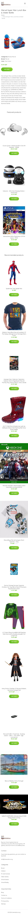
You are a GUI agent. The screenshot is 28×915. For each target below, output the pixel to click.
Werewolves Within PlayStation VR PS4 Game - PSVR (14, 237)
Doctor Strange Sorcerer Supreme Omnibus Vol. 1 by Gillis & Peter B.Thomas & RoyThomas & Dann (14, 587)
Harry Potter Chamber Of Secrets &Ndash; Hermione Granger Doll (14, 689)
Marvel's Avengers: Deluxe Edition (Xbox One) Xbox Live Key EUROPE (14, 486)
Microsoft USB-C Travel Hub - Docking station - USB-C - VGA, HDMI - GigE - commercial (14, 735)
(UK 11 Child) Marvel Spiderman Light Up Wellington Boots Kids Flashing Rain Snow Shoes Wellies (14, 427)
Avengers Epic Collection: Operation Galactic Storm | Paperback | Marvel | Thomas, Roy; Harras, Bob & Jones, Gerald (14, 381)
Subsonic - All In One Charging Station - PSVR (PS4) (14, 191)
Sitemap (3, 904)
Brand (10, 56)
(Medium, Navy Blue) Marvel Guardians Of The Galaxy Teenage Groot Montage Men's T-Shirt (14, 334)
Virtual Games (5, 879)
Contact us (4, 895)
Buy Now (6, 69)
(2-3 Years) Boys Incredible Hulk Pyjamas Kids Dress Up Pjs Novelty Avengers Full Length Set (14, 634)
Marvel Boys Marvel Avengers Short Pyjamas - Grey (14, 540)
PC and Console (5, 874)
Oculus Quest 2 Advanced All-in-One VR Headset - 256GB (14, 146)
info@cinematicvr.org (7, 859)
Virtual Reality (5, 882)
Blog (2, 892)
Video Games (5, 876)
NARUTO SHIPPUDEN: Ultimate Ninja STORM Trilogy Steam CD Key (14, 816)
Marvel (14, 56)
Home (2, 15)
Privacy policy (5, 901)
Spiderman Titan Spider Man (14, 288)
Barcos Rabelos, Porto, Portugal (14, 781)
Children (3, 871)
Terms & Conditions (6, 898)
